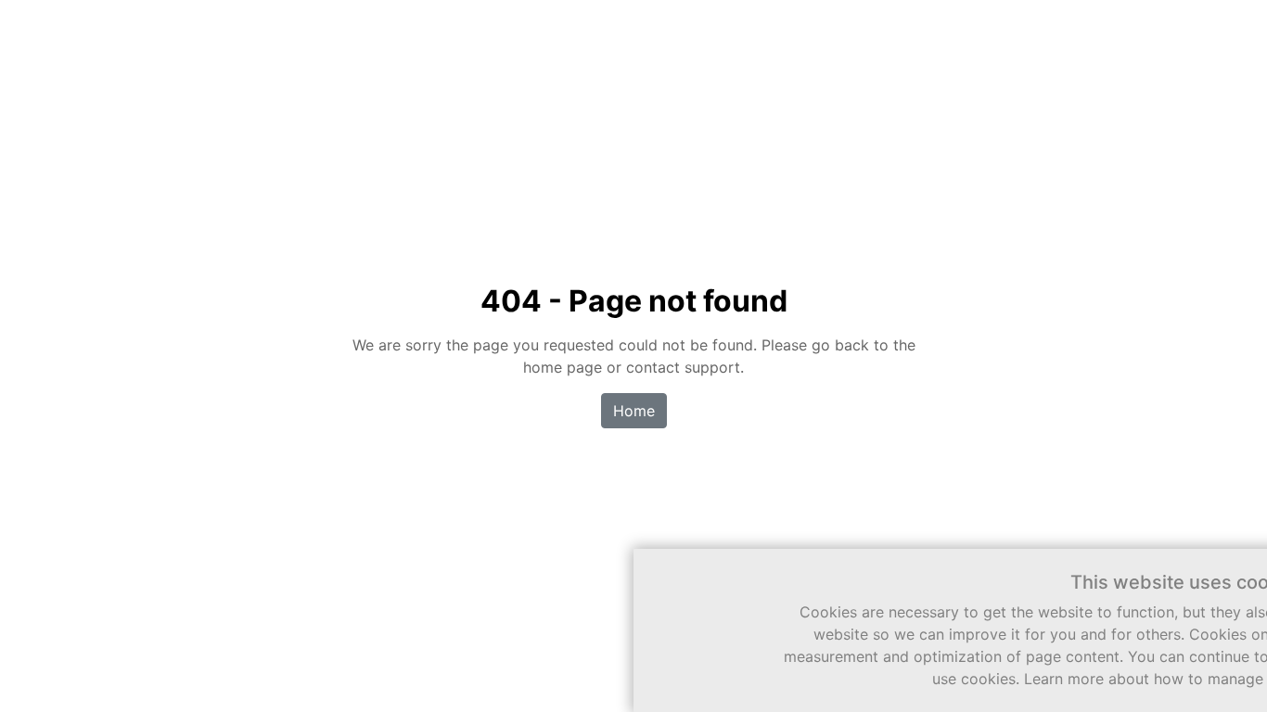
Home (634, 410)
